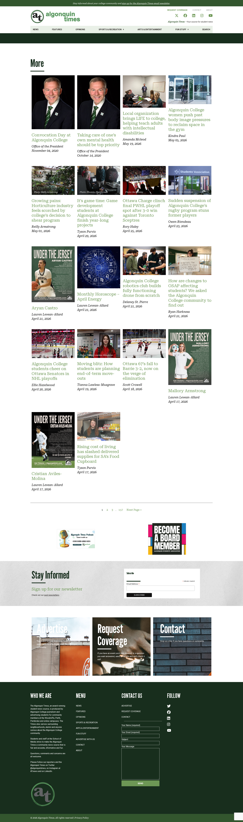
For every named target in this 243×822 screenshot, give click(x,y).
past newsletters (51, 595)
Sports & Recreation (110, 29)
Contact (197, 10)
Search (206, 29)
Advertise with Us (85, 739)
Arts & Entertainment (150, 29)
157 (120, 509)
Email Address (133, 584)
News (35, 29)
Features (57, 29)
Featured (81, 711)
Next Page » (134, 509)
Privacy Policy (82, 818)
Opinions (80, 29)
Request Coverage (177, 10)
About (209, 10)
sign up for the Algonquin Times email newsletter (146, 3)
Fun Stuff (180, 29)
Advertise (127, 706)
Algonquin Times (176, 22)
